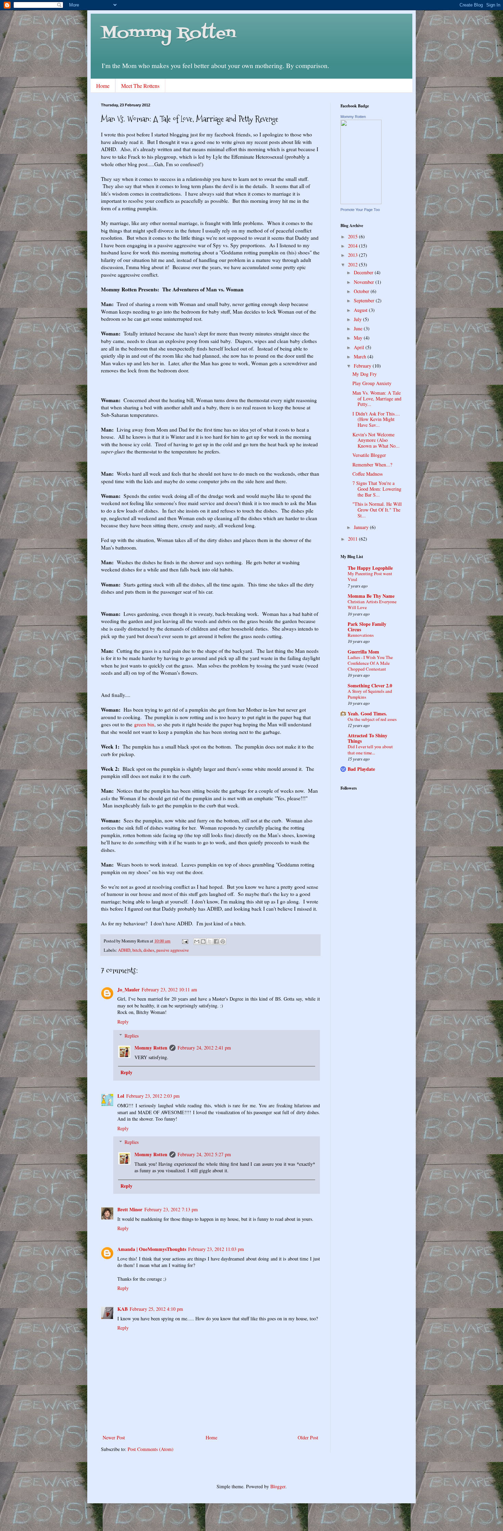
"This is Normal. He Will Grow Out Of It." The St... (377, 510)
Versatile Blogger (369, 455)
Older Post (308, 1437)
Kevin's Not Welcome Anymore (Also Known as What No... (376, 440)
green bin (144, 724)
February (363, 365)
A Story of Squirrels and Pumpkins (370, 694)
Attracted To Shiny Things (367, 738)
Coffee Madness (367, 474)
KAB (122, 1308)
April (359, 347)
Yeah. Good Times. (367, 713)
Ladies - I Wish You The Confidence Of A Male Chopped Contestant (370, 663)
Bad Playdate (361, 769)
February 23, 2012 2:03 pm (153, 1096)
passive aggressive (172, 950)
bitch (136, 950)
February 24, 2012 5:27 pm (204, 1154)
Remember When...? (372, 464)
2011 (353, 539)
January (362, 527)
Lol (120, 1095)
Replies (132, 1035)
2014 (353, 245)
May (359, 337)
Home (102, 85)
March (360, 356)
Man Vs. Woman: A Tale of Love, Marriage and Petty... (376, 399)
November (364, 282)
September (365, 300)
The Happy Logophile (370, 567)
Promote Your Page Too (360, 210)
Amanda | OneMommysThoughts (151, 1249)
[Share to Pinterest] (222, 941)
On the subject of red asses (372, 719)
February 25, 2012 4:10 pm (156, 1309)
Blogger (277, 1486)
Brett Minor (129, 1209)
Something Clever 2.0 (370, 685)
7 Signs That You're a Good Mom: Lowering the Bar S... (376, 489)
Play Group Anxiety (371, 383)
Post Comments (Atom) (150, 1449)
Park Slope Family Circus (367, 626)
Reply (123, 1021)
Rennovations (361, 635)
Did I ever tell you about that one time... (370, 749)
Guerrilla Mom (363, 651)
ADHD (124, 950)
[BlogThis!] (203, 941)
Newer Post (114, 1437)
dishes (148, 950)
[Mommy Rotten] (361, 202)
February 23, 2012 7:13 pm (171, 1209)
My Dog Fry (364, 374)
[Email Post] (184, 941)
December (364, 272)
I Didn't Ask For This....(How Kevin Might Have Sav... (376, 419)
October (362, 291)
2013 (353, 255)
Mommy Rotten (168, 33)
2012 (353, 264)
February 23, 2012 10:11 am (169, 989)
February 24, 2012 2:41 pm (204, 1047)
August (361, 310)
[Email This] (196, 941)
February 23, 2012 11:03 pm (216, 1249)
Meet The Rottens (140, 85)
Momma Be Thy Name (371, 595)
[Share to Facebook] (216, 941)
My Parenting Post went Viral (370, 576)
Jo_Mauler (128, 989)
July (358, 319)
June (359, 328)
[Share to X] (209, 941)
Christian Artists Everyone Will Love (372, 604)
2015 (353, 236)
